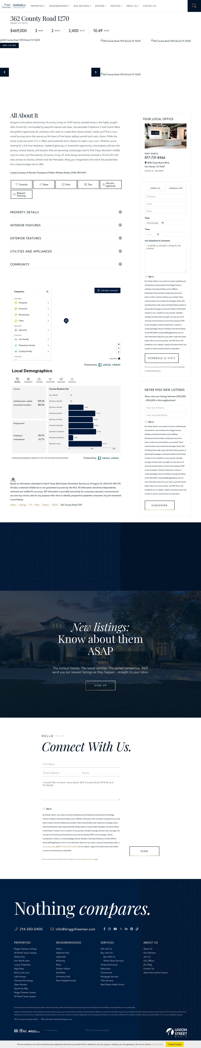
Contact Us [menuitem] (149, 6)
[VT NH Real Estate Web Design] (176, 1032)
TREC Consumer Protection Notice (26, 1019)
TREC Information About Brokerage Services (56, 1019)
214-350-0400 (31, 929)
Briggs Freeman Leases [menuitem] (25, 992)
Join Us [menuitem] (146, 956)
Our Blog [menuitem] (147, 964)
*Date (147, 218)
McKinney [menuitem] (60, 960)
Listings (22, 504)
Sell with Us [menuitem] (106, 948)
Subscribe (160, 505)
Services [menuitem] (115, 6)
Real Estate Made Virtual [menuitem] (112, 984)
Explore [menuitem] (99, 6)
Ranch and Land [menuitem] (21, 972)
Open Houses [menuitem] (20, 984)
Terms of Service (152, 371)
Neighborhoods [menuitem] (58, 6)
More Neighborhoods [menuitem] (66, 980)
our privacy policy (162, 341)
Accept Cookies (174, 1044)
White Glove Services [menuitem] (113, 960)
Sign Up (100, 685)
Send (144, 851)
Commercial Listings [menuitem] (23, 980)
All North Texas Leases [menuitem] (25, 996)
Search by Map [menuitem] (21, 988)
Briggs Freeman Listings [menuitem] (25, 948)
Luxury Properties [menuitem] (22, 964)
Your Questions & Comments (157, 240)
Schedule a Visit (176, 188)
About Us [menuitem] (131, 6)
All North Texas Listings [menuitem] (25, 952)
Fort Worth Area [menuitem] (21, 960)
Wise (37, 504)
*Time (147, 229)
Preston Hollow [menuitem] (63, 968)
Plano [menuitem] (58, 964)
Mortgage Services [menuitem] (109, 976)
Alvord (46, 504)
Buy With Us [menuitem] (109, 956)
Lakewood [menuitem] (61, 956)
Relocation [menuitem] (105, 968)
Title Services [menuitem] (107, 980)
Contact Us (149, 171)
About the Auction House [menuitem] (155, 972)
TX (30, 504)
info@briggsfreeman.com (75, 929)
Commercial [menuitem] (106, 972)
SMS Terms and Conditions (68, 847)
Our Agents (159, 171)
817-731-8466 (155, 157)
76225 (55, 504)
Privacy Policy (181, 367)
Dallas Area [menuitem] (19, 956)
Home (13, 504)
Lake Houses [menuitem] (20, 976)
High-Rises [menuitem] (19, 968)
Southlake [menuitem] (60, 972)
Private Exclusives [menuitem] (109, 964)
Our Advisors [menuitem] (81, 6)
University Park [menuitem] (63, 976)
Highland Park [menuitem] (62, 952)
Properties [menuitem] (37, 6)
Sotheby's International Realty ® (23, 1012)
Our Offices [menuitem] (148, 960)
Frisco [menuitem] (59, 948)
